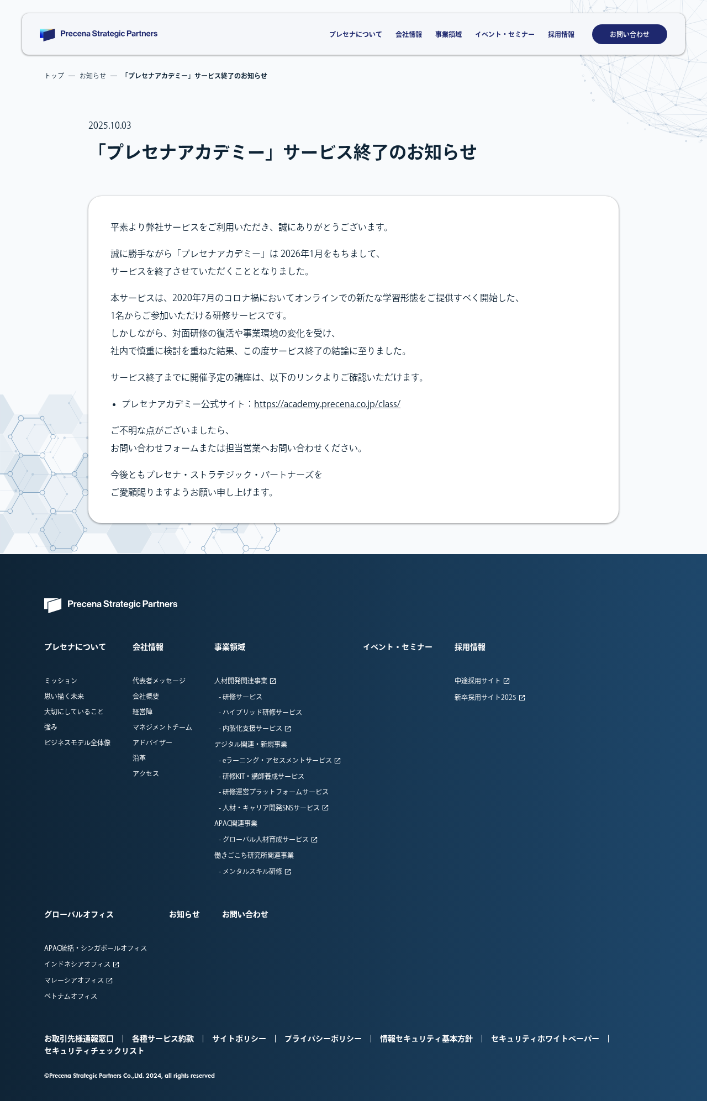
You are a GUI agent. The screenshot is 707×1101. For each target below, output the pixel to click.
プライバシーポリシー (323, 1038)
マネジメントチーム (162, 727)
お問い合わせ (630, 34)
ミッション (60, 680)
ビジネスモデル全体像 (77, 742)
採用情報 (561, 34)
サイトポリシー (239, 1038)
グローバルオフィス (79, 914)
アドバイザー (152, 742)
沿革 (139, 758)
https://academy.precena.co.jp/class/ (327, 403)
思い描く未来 (64, 696)
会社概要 (146, 696)
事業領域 (448, 34)
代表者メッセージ (159, 680)
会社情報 (408, 34)
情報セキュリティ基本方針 (426, 1038)
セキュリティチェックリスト (94, 1051)
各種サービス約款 (163, 1038)
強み (50, 727)
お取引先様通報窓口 (79, 1038)
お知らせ (184, 914)
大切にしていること (74, 711)
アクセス (146, 773)
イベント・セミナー (505, 34)
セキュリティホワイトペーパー (545, 1038)
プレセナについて (355, 34)
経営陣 (142, 711)
